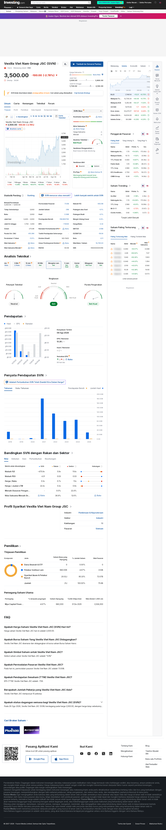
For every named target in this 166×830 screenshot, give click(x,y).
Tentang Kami (127, 746)
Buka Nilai (96, 75)
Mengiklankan (127, 751)
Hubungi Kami (127, 756)
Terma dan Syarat (124, 824)
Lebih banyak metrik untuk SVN (88, 195)
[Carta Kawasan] (11, 116)
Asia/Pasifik (114, 11)
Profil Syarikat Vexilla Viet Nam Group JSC (36, 506)
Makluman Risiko (155, 824)
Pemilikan (24, 110)
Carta (16, 103)
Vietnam (99, 529)
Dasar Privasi (140, 824)
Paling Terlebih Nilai (138, 237)
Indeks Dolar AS (117, 119)
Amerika (86, 11)
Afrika (123, 11)
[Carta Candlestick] (6, 116)
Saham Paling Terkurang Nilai (123, 229)
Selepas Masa (53, 11)
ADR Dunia (65, 11)
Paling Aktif (115, 141)
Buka (42, 495)
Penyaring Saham (105, 7)
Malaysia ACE (116, 103)
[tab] (6, 265)
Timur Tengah (103, 11)
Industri (99, 518)
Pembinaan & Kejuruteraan (91, 513)
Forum (51, 103)
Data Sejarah (36, 110)
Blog (147, 746)
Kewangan (28, 103)
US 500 (113, 107)
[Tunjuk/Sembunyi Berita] (56, 116)
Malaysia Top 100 (117, 99)
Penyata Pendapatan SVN (24, 375)
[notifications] (155, 2)
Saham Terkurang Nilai (135, 11)
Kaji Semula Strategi (82, 93)
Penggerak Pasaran (121, 134)
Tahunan (8, 388)
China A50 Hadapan (118, 115)
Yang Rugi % (142, 141)
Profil (16, 110)
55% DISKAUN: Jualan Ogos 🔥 (110, 2)
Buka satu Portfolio (154, 759)
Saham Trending (119, 185)
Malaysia (33, 11)
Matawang (115, 66)
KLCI (112, 94)
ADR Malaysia (76, 11)
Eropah (93, 11)
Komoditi (133, 66)
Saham (8, 11)
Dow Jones (115, 111)
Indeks (124, 66)
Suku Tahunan (22, 388)
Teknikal (40, 103)
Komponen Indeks (51, 110)
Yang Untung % (128, 141)
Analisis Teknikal (16, 256)
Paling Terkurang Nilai (119, 237)
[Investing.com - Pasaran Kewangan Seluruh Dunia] (14, 2)
